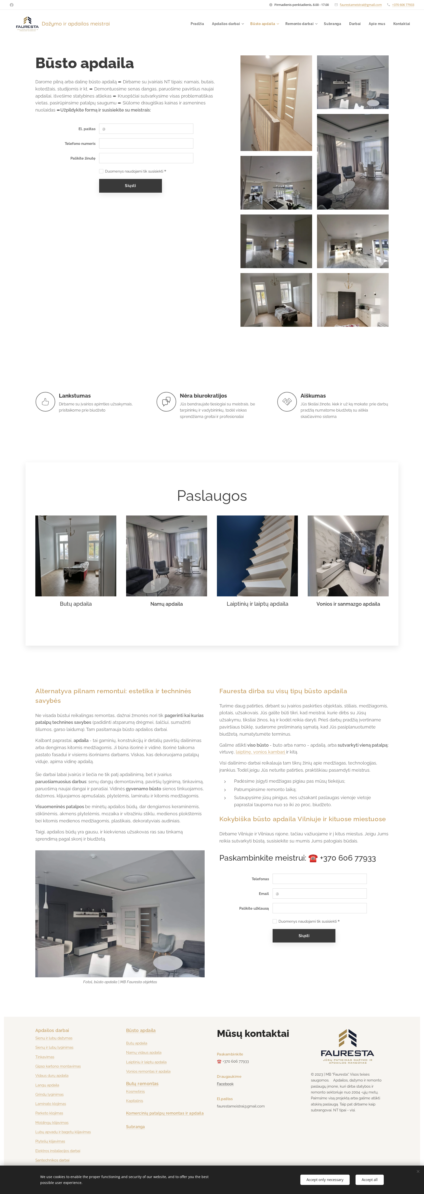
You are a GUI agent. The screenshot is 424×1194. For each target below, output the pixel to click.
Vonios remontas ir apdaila (148, 1071)
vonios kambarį (269, 751)
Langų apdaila (47, 1085)
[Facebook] (12, 5)
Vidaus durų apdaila (51, 1075)
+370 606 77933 (403, 4)
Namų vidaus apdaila (143, 1052)
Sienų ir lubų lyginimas (54, 1047)
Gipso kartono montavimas (58, 1066)
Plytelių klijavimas (50, 1141)
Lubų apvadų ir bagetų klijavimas (63, 1132)
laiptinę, (244, 751)
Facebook (225, 1084)
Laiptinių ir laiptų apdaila (146, 1062)
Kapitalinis (134, 1101)
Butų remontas (142, 1083)
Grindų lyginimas (49, 1094)
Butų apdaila (136, 1043)
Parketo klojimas (49, 1113)
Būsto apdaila (141, 1030)
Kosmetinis (135, 1091)
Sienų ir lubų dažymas (53, 1038)
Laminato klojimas (50, 1104)
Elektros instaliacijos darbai (57, 1151)
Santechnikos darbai (52, 1160)
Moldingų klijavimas (51, 1122)
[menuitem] (198, 24)
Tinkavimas (44, 1057)
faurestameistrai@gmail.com (361, 4)
